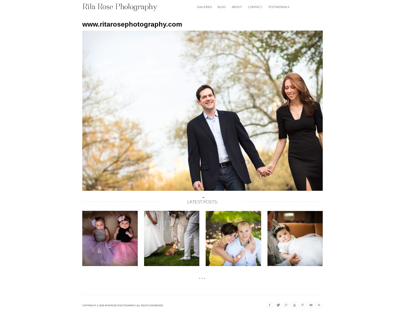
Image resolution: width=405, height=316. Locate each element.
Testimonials (278, 7)
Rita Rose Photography (120, 305)
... (202, 276)
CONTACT (255, 7)
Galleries (204, 7)
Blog (222, 7)
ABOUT (237, 7)
